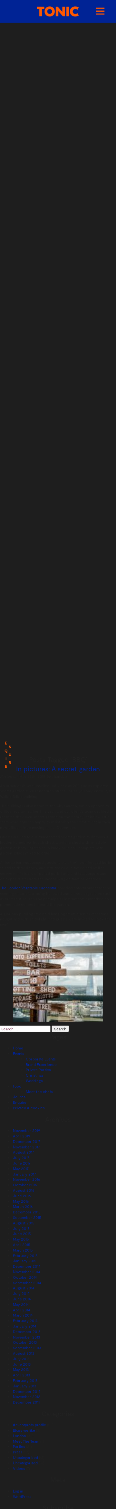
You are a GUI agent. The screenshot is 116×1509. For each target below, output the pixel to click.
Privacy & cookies (29, 1107)
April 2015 (21, 1244)
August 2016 (23, 1190)
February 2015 (25, 1255)
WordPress (22, 1496)
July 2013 (21, 1358)
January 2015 (24, 1260)
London (19, 1435)
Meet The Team (26, 1441)
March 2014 (23, 1315)
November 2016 (26, 1179)
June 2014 (22, 1299)
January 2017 (24, 1174)
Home (18, 1048)
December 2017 (26, 1141)
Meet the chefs (39, 1091)
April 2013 (21, 1375)
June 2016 (22, 1195)
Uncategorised (25, 1457)
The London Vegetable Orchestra (28, 887)
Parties (19, 1446)
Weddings (34, 1080)
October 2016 (25, 1184)
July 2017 (21, 1157)
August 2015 (23, 1223)
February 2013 (25, 1380)
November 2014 (26, 1271)
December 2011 (26, 1402)
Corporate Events (41, 1059)
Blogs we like (24, 1430)
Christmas (35, 1075)
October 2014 (25, 1277)
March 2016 (23, 1206)
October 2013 (25, 1342)
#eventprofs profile (29, 1424)
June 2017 (22, 1163)
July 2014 (21, 1293)
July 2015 (21, 1228)
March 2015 (23, 1250)
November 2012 (26, 1396)
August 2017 (23, 1152)
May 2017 (21, 1168)
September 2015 (27, 1217)
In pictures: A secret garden (58, 769)
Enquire (19, 1102)
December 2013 (27, 1331)
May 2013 (21, 1369)
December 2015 (27, 1212)
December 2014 (27, 1266)
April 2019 (21, 1136)
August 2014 (23, 1288)
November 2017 (26, 1147)
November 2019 (26, 1130)
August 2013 (23, 1353)
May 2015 (21, 1239)
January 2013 (24, 1386)
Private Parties (38, 1069)
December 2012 (27, 1391)
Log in (18, 1491)
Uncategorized (25, 1462)
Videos (19, 1468)
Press (17, 1451)
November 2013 (26, 1337)
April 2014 (21, 1310)
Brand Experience (41, 1064)
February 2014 (25, 1320)
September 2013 (27, 1347)
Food (17, 1086)
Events (18, 1053)
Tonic (58, 11)
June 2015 (22, 1233)
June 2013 (22, 1364)
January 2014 (24, 1326)
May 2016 (21, 1201)
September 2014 (27, 1282)
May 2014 (21, 1304)
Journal (19, 1096)
